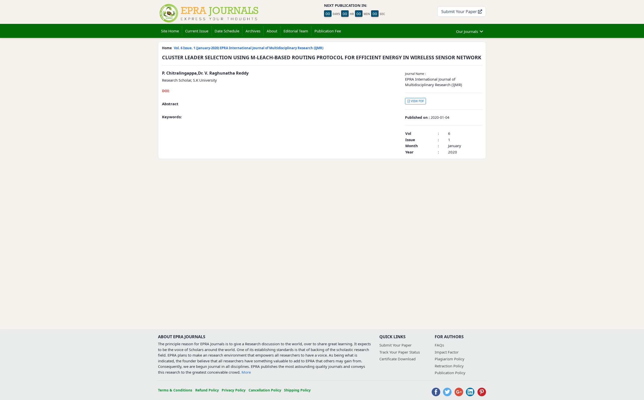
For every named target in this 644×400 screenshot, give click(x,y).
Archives (253, 30)
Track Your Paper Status (399, 352)
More (246, 372)
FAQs (439, 345)
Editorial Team (296, 30)
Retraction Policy (449, 365)
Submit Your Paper (459, 11)
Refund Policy (207, 390)
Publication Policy (450, 372)
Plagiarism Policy (449, 358)
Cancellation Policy (265, 390)
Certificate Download (397, 358)
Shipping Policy (297, 390)
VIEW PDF (417, 101)
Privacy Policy (234, 390)
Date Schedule (227, 30)
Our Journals (467, 31)
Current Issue (196, 30)
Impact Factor (447, 352)
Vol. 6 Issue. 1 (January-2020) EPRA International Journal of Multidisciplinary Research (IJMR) (248, 48)
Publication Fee (327, 30)
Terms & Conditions (175, 390)
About (272, 30)
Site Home (170, 30)
